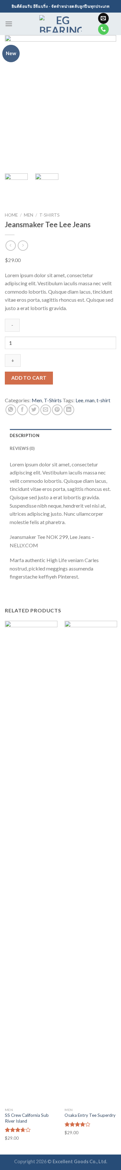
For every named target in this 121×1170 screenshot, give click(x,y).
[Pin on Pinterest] (57, 410)
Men (28, 215)
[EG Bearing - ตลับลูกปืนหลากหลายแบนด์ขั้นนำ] (60, 24)
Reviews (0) (22, 448)
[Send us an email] (103, 18)
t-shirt (103, 400)
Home (11, 215)
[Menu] (9, 24)
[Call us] (103, 29)
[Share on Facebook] (22, 410)
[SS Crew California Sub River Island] (31, 862)
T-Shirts (49, 215)
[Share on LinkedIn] (69, 410)
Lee (79, 400)
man (90, 400)
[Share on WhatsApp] (10, 410)
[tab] (60, 435)
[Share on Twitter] (34, 410)
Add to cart (29, 378)
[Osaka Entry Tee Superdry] (91, 862)
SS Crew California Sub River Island (27, 1118)
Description (24, 435)
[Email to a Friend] (45, 410)
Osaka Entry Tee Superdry (90, 1115)
